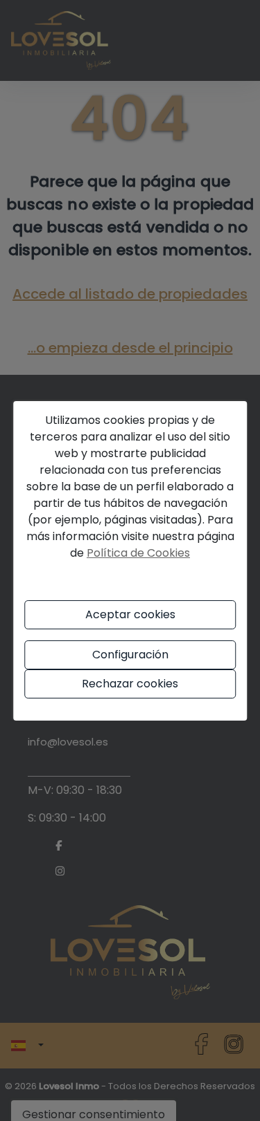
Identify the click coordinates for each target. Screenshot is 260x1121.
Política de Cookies (138, 553)
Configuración (130, 655)
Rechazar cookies (130, 684)
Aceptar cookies (130, 614)
